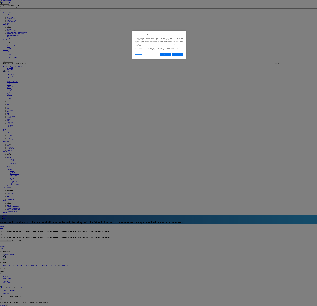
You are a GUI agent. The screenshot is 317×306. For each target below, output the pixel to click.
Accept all (178, 54)
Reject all (165, 54)
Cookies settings (138, 54)
